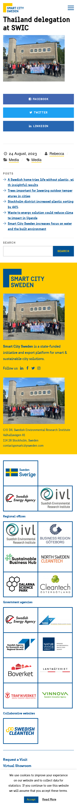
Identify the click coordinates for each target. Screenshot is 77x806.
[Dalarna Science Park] (20, 584)
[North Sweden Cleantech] (55, 559)
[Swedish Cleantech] (20, 731)
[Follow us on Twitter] (33, 368)
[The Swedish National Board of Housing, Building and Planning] (20, 670)
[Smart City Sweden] (13, 7)
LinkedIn (40, 126)
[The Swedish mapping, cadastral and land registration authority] (55, 670)
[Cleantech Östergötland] (55, 584)
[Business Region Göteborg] (55, 534)
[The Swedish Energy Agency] (20, 498)
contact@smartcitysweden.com (23, 445)
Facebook (40, 99)
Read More (49, 799)
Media (14, 159)
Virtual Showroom (17, 765)
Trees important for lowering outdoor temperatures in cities (40, 193)
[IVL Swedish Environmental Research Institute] (55, 498)
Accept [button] (31, 799)
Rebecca (56, 153)
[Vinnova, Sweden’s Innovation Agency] (55, 695)
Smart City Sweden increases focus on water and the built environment (40, 226)
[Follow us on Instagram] (39, 368)
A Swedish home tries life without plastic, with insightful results (41, 182)
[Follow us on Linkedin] (21, 368)
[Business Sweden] (55, 620)
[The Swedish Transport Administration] (20, 695)
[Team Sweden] (20, 473)
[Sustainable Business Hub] (20, 559)
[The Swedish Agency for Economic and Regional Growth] (20, 645)
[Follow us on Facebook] (27, 368)
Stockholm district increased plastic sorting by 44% (41, 204)
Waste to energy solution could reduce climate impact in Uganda (40, 215)
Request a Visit (15, 759)
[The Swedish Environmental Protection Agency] (55, 645)
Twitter (40, 112)
